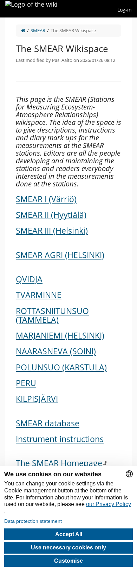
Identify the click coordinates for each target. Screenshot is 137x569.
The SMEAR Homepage (59, 463)
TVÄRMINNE (38, 294)
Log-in (124, 9)
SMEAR (38, 30)
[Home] (23, 30)
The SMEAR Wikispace (73, 30)
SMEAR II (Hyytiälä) (51, 214)
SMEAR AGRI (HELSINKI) (60, 255)
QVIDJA (29, 279)
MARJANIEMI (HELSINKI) (60, 335)
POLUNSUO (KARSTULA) (61, 367)
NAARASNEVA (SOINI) (56, 351)
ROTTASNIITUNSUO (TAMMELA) (52, 315)
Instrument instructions (60, 438)
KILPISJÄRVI (37, 398)
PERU (26, 383)
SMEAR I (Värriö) (46, 199)
